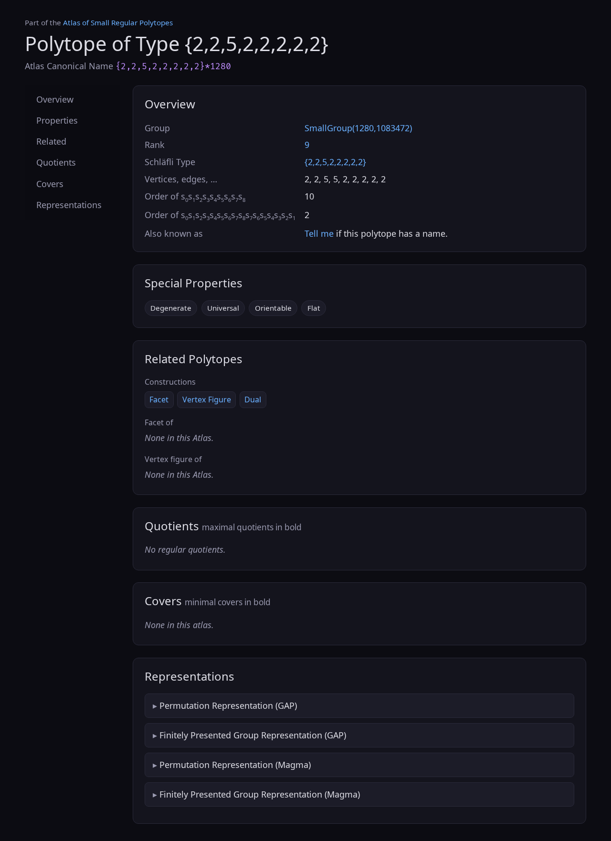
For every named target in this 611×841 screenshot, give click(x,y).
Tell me (319, 233)
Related (51, 141)
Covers (49, 183)
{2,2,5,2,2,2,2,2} (335, 162)
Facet (159, 399)
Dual (252, 399)
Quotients (56, 162)
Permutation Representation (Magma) (235, 764)
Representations (69, 204)
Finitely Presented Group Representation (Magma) (259, 794)
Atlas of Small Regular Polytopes (118, 22)
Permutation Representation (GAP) (228, 705)
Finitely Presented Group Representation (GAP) (252, 735)
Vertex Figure (206, 399)
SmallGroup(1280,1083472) (358, 128)
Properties (57, 120)
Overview (55, 99)
